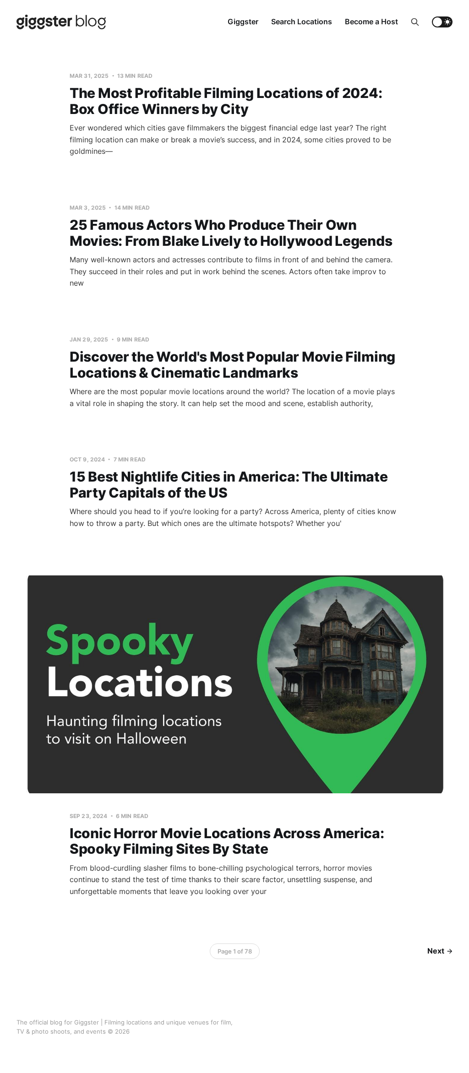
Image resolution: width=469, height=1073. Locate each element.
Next (435, 950)
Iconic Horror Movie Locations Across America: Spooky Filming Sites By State (227, 841)
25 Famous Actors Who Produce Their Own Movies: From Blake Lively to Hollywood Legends (231, 233)
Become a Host (371, 21)
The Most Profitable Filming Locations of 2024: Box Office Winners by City (226, 101)
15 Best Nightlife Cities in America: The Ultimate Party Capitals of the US (228, 484)
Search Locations (301, 21)
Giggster (243, 21)
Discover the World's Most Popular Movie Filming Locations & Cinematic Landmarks (232, 364)
